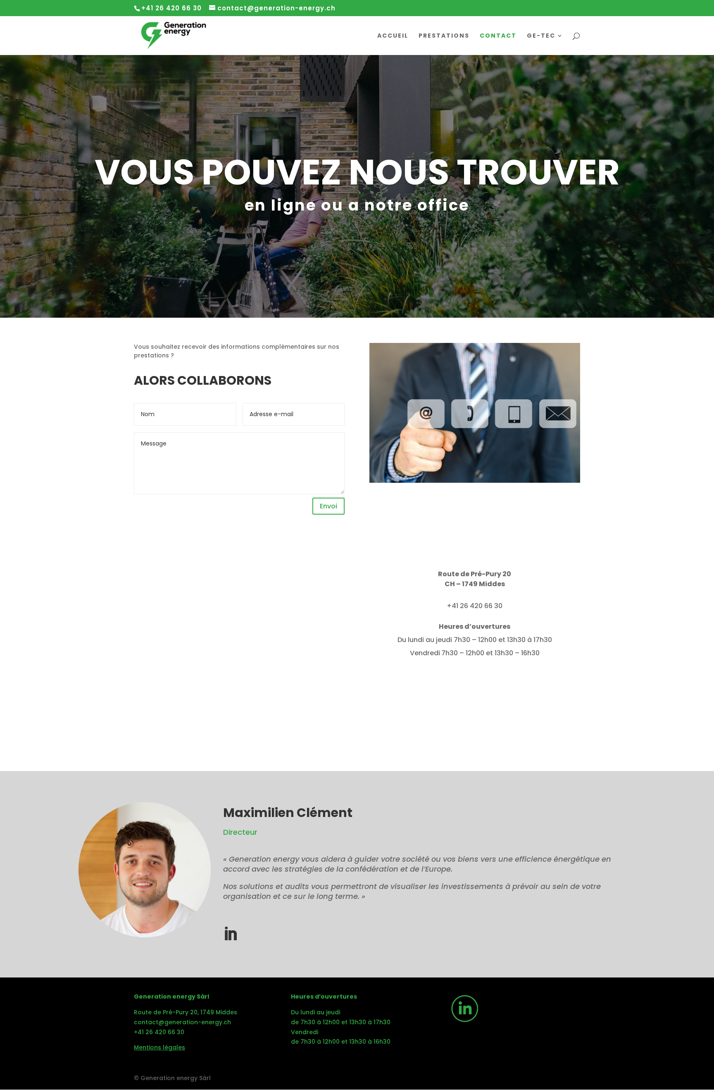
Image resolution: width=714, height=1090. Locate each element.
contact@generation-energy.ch (182, 1022)
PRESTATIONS (444, 36)
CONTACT (498, 36)
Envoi (328, 506)
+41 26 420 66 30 (159, 1032)
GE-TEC (541, 36)
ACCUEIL (392, 36)
